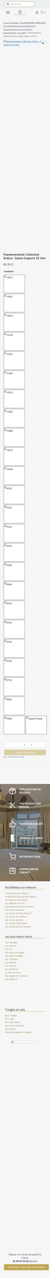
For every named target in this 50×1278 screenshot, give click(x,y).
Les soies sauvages (14, 952)
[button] (43, 43)
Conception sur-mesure (17, 893)
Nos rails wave (12, 1022)
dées (20, 955)
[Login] (37, 12)
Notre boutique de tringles (18, 1032)
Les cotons (10, 945)
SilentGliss (10, 1029)
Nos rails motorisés (14, 1025)
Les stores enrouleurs (16, 916)
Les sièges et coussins (16, 975)
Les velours (11, 965)
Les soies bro (11, 955)
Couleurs (9, 271)
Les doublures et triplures (18, 926)
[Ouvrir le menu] (8, 12)
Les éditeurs (11, 979)
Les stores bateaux (14, 910)
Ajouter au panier (25, 752)
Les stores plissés (14, 920)
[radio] (14, 284)
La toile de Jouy (13, 972)
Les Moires (10, 962)
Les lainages (11, 942)
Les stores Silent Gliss (16, 923)
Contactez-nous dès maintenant (26, 1267)
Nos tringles (11, 1015)
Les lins (8, 949)
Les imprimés (11, 969)
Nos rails (9, 1019)
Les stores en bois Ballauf (18, 913)
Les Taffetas (11, 959)
